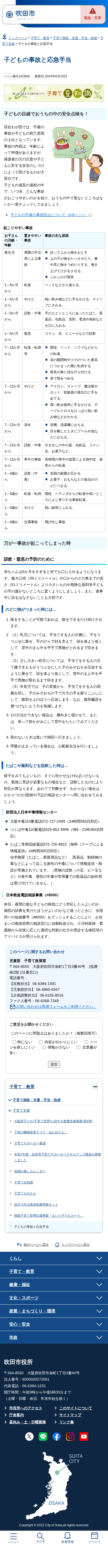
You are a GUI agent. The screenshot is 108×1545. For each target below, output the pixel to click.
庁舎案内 (16, 1415)
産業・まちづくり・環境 (32, 1311)
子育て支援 (21, 1110)
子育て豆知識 (23, 1182)
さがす (40, 1541)
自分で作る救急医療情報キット (36, 1204)
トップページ (17, 38)
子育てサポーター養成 (30, 1143)
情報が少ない (59, 1047)
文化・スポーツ (24, 1297)
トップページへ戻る (75, 1245)
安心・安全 (19, 1324)
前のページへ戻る (36, 1245)
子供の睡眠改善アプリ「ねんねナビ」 (41, 1132)
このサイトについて (75, 1408)
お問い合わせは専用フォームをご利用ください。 (56, 1007)
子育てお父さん (25, 1193)
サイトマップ (70, 1415)
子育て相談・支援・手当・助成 (75, 38)
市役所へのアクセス (25, 1408)
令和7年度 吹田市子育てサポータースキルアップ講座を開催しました (57, 1157)
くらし (15, 1258)
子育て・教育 (40, 38)
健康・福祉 (19, 1284)
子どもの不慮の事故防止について (49, 215)
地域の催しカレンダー (30, 1171)
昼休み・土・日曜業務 (27, 1422)
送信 (54, 1064)
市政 (13, 1337)
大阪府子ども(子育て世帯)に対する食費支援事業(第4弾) (53, 1121)
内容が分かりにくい (61, 1042)
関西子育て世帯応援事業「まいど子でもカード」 (48, 1215)
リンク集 (66, 1422)
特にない (24, 1042)
